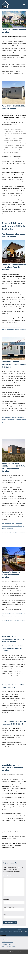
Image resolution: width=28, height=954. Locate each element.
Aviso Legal (5, 939)
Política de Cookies (7, 944)
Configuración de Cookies (9, 946)
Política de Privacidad (7, 942)
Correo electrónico (9, 907)
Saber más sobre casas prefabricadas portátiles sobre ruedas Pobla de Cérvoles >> (14, 419)
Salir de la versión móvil (14, 952)
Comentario (7, 876)
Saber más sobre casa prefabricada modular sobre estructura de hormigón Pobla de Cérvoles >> (13, 526)
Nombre (6, 899)
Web (4, 914)
